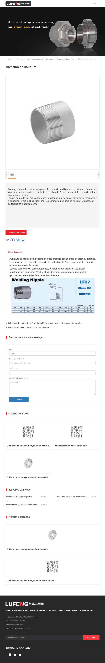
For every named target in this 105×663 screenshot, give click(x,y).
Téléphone (13, 368)
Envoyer (19, 399)
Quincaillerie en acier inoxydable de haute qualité (29, 446)
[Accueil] (18, 4)
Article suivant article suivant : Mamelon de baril (27, 327)
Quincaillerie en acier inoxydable (71, 446)
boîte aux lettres (15, 359)
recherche (91, 638)
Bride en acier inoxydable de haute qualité (27, 477)
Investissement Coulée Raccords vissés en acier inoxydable (51, 59)
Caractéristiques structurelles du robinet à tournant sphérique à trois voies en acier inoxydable (74, 497)
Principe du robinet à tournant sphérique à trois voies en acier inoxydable (23, 505)
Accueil (10, 59)
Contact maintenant (16, 232)
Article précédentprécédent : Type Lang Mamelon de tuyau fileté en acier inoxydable (44, 323)
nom (11, 349)
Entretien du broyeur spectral (20, 497)
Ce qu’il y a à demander (19, 378)
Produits (20, 59)
